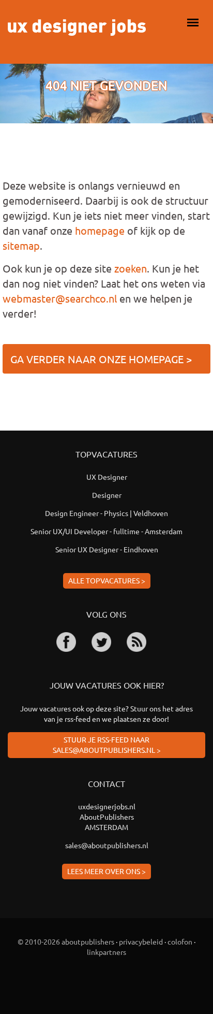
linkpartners (106, 951)
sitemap (21, 245)
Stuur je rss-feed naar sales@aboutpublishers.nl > (107, 744)
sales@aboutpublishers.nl (106, 845)
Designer (106, 494)
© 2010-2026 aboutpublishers (66, 941)
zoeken (130, 268)
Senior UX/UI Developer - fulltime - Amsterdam (106, 531)
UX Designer (106, 476)
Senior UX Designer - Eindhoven (106, 549)
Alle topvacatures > (106, 580)
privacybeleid (141, 941)
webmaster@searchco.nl (60, 298)
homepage (100, 230)
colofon (180, 941)
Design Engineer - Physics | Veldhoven (106, 513)
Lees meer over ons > (106, 871)
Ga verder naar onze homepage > (101, 358)
